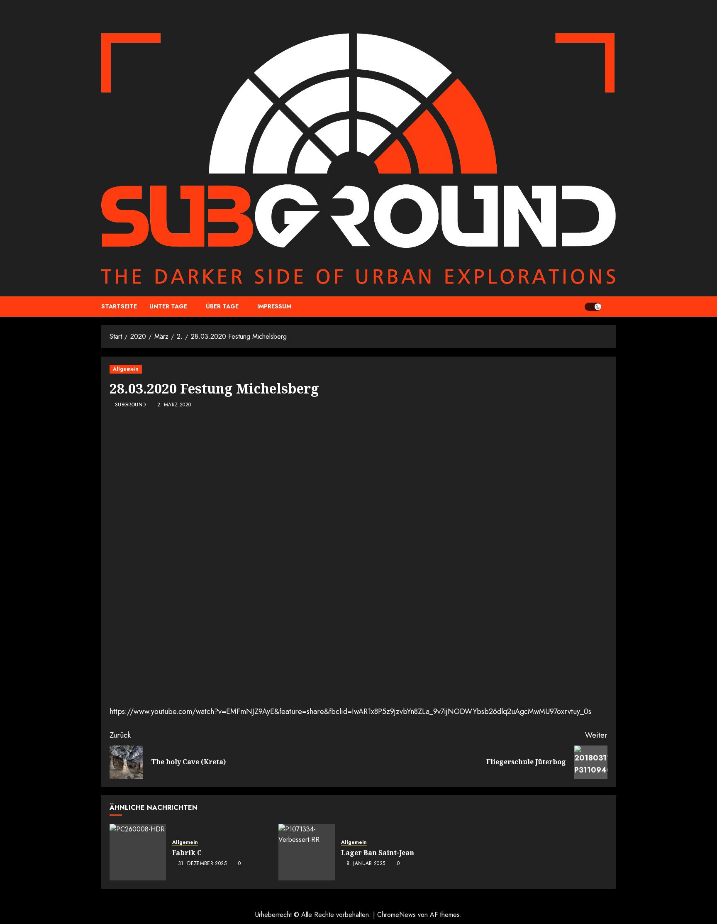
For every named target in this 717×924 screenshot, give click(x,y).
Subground (130, 405)
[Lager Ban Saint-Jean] (306, 852)
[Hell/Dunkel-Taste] (593, 307)
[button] (610, 307)
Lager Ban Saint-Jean (377, 852)
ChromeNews (396, 914)
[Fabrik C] (138, 852)
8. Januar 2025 (365, 863)
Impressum (274, 306)
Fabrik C (187, 852)
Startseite (119, 306)
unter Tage (168, 306)
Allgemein (126, 369)
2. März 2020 (174, 405)
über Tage (222, 306)
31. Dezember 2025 (202, 863)
